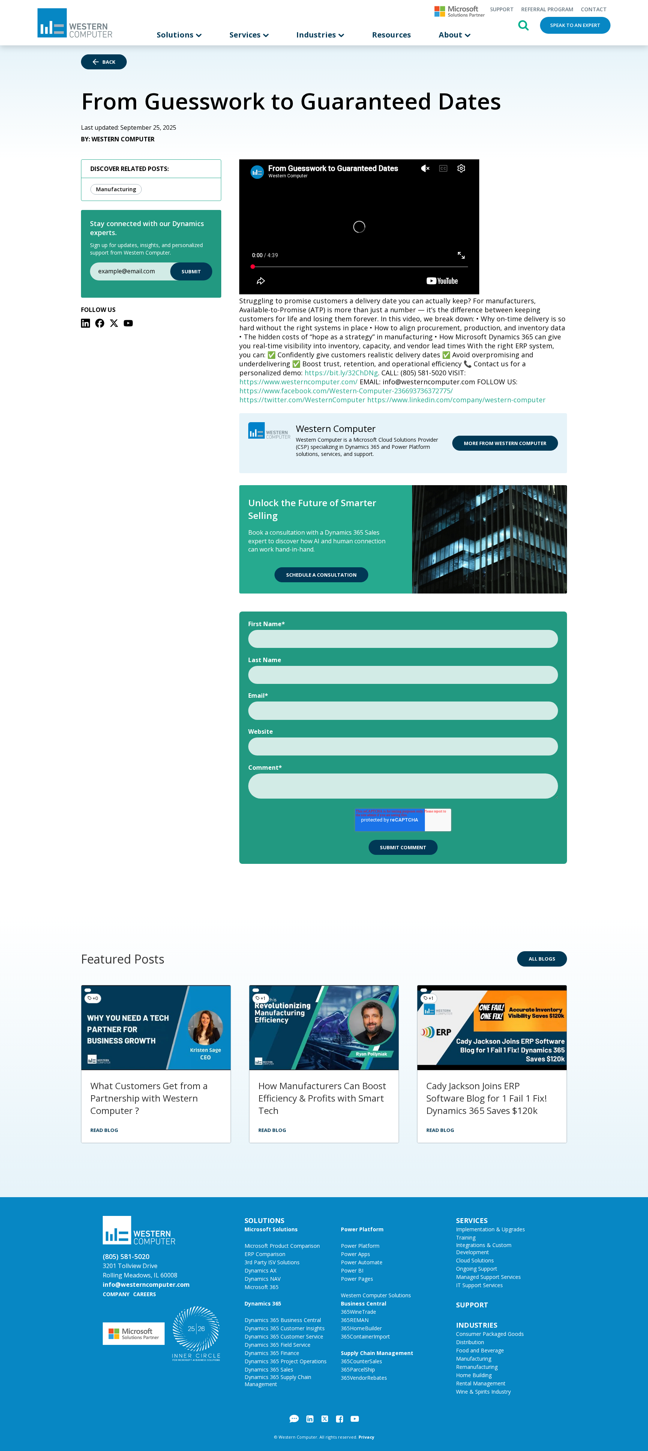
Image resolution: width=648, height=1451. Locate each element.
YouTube (355, 1419)
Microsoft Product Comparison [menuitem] (282, 1245)
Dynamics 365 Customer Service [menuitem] (283, 1336)
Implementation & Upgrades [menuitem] (490, 1229)
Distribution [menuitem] (470, 1342)
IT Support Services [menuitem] (479, 1285)
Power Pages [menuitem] (357, 1278)
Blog (294, 1419)
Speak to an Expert (575, 25)
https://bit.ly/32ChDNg (341, 372)
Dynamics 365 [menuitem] (262, 1303)
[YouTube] (128, 323)
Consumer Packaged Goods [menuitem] (490, 1333)
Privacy (366, 1437)
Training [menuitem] (466, 1237)
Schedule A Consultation (321, 574)
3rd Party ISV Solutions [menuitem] (272, 1262)
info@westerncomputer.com (146, 1284)
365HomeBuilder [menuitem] (361, 1328)
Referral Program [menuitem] (547, 9)
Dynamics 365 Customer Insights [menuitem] (284, 1328)
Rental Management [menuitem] (481, 1383)
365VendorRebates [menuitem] (364, 1377)
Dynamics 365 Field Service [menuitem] (277, 1344)
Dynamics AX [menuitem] (260, 1270)
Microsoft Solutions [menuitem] (271, 1229)
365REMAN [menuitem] (355, 1320)
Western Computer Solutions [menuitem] (376, 1295)
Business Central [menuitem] (363, 1303)
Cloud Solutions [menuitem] (475, 1260)
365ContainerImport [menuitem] (365, 1336)
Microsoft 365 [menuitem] (261, 1287)
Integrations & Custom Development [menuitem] (484, 1248)
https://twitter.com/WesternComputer (302, 399)
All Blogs (542, 958)
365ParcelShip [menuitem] (358, 1369)
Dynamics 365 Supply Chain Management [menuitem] (277, 1380)
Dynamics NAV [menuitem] (262, 1278)
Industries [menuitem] (317, 35)
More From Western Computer (505, 443)
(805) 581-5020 (126, 1256)
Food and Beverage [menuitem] (480, 1350)
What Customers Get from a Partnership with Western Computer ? (149, 1098)
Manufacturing (116, 189)
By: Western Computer (117, 139)
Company (116, 1294)
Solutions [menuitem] (176, 35)
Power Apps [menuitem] (355, 1254)
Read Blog (104, 1130)
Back (108, 61)
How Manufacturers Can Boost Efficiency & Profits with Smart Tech (322, 1098)
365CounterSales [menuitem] (361, 1361)
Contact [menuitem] (594, 9)
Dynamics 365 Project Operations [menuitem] (285, 1361)
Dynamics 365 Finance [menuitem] (271, 1353)
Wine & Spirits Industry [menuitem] (483, 1391)
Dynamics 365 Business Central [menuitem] (282, 1320)
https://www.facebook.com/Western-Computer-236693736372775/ (346, 390)
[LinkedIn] (85, 323)
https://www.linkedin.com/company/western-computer (456, 399)
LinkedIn (310, 1419)
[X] (114, 323)
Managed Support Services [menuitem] (488, 1276)
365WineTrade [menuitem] (358, 1311)
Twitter (324, 1419)
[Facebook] (99, 323)
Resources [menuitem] (391, 35)
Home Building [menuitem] (474, 1375)
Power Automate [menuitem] (361, 1262)
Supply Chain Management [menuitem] (377, 1353)
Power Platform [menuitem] (362, 1229)
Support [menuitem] (502, 9)
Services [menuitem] (246, 35)
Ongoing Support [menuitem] (476, 1268)
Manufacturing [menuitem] (473, 1358)
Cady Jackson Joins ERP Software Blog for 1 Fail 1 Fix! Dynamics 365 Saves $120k (486, 1098)
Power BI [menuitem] (352, 1270)
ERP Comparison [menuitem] (264, 1254)
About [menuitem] (451, 35)
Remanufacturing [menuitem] (477, 1366)
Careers (144, 1294)
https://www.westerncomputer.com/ (298, 381)
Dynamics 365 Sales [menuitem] (268, 1369)
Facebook (339, 1419)
